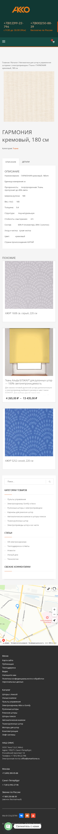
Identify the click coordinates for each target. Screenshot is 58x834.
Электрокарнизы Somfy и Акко (21, 503)
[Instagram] (27, 815)
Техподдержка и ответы (18, 546)
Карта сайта (7, 660)
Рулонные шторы (10, 709)
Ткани (32, 65)
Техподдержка (9, 667)
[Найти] (50, 482)
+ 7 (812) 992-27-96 (10, 784)
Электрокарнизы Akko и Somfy (16, 705)
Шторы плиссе (9, 716)
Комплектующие (10, 731)
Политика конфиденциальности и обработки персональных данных (23, 680)
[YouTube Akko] (33, 815)
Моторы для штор (10, 727)
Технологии (12, 559)
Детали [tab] (26, 161)
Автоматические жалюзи (13, 720)
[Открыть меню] (3, 42)
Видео (5, 671)
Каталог (14, 62)
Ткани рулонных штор (17, 520)
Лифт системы (8, 734)
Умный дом (12, 554)
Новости (11, 550)
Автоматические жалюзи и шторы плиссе (26, 516)
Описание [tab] (10, 162)
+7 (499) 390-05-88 (10, 773)
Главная (6, 62)
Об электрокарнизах (16, 541)
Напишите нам (9, 675)
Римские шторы (9, 712)
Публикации (8, 664)
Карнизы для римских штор (20, 512)
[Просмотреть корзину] (53, 42)
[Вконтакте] (21, 815)
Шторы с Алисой (9, 694)
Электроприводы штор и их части (23, 525)
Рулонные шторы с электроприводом (24, 508)
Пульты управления (16, 499)
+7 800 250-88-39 (9, 796)
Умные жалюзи (9, 698)
